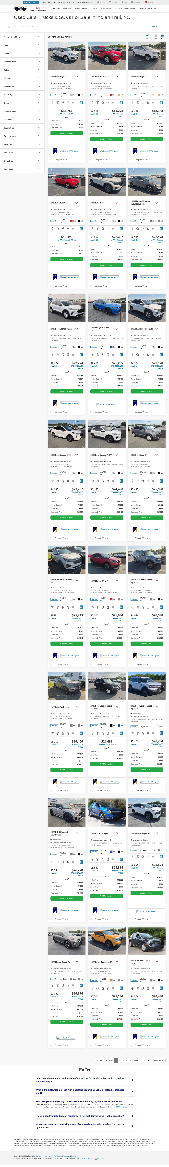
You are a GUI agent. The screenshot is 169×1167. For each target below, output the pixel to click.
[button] (83, 55)
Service (61, 2)
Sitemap (38, 1156)
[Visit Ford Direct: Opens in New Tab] (100, 1158)
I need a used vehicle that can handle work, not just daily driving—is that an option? (80, 1116)
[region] (66, 124)
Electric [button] (95, 8)
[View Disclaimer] (73, 102)
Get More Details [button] (66, 133)
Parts (79, 2)
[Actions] (81, 76)
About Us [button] (152, 8)
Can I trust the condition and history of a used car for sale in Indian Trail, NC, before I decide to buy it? (80, 1080)
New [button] (58, 8)
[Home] (54, 8)
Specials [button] (118, 8)
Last (145, 1060)
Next (136, 1060)
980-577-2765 (121, 1107)
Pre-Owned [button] (67, 8)
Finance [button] (142, 8)
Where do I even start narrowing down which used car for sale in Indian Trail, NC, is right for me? (80, 1126)
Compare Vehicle (61, 160)
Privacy (45, 1156)
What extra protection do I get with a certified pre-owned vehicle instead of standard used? (80, 1091)
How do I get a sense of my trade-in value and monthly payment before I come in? (79, 1101)
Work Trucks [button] (106, 8)
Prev (110, 1060)
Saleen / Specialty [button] (81, 8)
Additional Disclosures (70, 1156)
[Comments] (81, 102)
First (101, 1060)
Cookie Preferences (55, 1156)
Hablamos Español (30, 2)
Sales (42, 2)
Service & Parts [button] (130, 8)
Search (154, 27)
